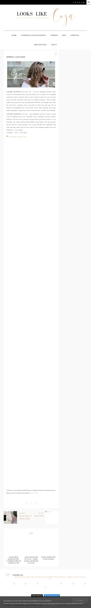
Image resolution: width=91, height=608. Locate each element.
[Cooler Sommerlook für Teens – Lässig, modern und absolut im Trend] (31, 545)
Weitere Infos (34, 493)
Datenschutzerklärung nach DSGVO (73, 603)
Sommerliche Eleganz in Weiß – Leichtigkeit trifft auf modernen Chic (14, 560)
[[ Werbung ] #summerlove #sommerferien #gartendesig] (21, 587)
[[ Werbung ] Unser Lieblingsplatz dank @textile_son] (45, 587)
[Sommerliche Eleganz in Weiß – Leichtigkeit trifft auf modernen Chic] (13, 545)
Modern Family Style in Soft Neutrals (48, 558)
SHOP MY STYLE (40, 45)
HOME (14, 35)
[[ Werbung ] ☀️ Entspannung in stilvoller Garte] (69, 587)
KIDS (64, 35)
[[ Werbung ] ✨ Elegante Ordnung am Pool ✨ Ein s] (80, 587)
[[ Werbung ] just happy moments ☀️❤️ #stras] (10, 587)
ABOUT (54, 45)
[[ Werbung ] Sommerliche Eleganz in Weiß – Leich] (33, 587)
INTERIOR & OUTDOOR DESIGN (33, 35)
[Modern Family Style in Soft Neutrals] (48, 545)
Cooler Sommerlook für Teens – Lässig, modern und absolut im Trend (31, 560)
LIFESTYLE (75, 35)
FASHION (54, 35)
